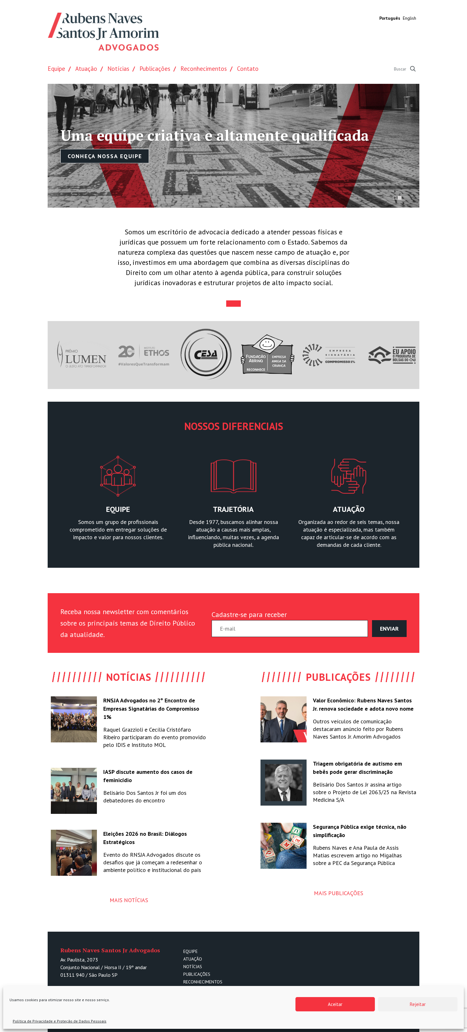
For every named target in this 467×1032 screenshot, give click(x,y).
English (409, 18)
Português (389, 18)
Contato (248, 68)
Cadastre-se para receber (249, 614)
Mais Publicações (338, 893)
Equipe (56, 68)
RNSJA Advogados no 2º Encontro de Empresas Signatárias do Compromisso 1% (151, 708)
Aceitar (335, 1004)
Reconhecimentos (203, 68)
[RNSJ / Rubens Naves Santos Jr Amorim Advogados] (103, 32)
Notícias (118, 68)
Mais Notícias (129, 900)
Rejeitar (418, 1004)
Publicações (154, 68)
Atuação (86, 68)
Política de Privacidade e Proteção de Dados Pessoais (59, 1021)
